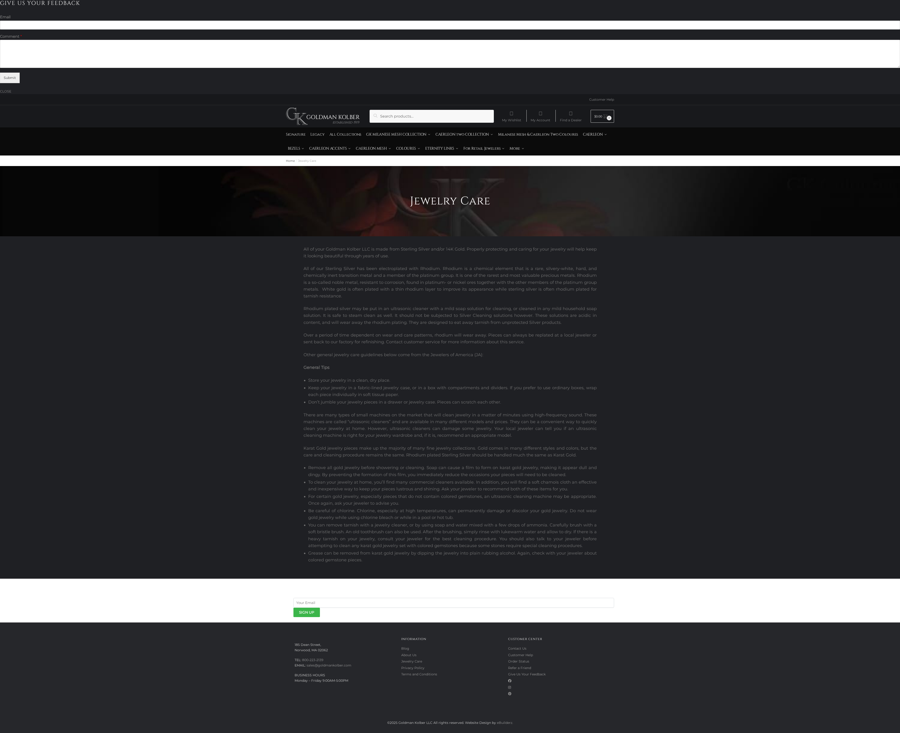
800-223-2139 (312, 660)
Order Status (518, 661)
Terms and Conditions (419, 674)
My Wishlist (511, 120)
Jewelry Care (411, 661)
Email (5, 17)
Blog (405, 648)
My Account (540, 120)
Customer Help (601, 99)
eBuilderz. (505, 723)
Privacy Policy (412, 668)
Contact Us (517, 648)
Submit (10, 78)
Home (290, 161)
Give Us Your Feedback (527, 674)
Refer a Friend (519, 668)
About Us (408, 655)
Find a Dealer (571, 120)
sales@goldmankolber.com (329, 665)
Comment (11, 36)
